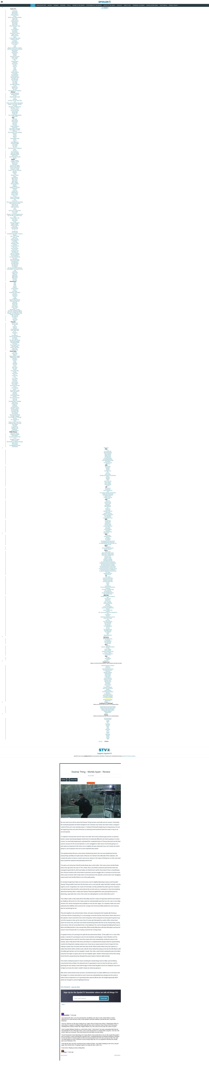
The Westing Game (108, 629)
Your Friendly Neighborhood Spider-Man (14, 116)
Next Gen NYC (107, 556)
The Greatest (15, 413)
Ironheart (15, 99)
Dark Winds (107, 547)
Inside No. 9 (15, 379)
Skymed (15, 308)
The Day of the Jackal (15, 340)
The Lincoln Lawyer (14, 260)
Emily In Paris (14, 194)
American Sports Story (108, 581)
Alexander (14, 164)
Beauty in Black (15, 175)
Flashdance (15, 295)
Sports (107, 736)
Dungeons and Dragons (14, 292)
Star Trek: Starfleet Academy (15, 310)
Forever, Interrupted (14, 197)
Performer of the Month (94, 5)
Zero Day (15, 280)
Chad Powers (15, 121)
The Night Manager (14, 416)
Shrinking (15, 62)
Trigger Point (15, 272)
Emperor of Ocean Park (14, 436)
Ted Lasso (14, 71)
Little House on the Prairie (15, 210)
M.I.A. (14, 331)
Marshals (108, 477)
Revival (107, 657)
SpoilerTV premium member (128, 756)
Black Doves (15, 178)
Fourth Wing (15, 373)
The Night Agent (15, 263)
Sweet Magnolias (15, 239)
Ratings (107, 689)
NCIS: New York (107, 481)
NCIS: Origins (108, 482)
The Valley (107, 572)
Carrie (14, 361)
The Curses (15, 249)
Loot (15, 45)
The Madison (15, 316)
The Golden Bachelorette (107, 460)
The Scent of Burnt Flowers (108, 592)
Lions (108, 613)
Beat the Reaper (15, 15)
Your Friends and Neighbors (14, 90)
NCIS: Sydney (108, 483)
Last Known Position (15, 385)
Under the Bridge (15, 153)
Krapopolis (107, 512)
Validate (106, 741)
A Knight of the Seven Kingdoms (108, 596)
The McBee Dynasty (107, 560)
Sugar (14, 68)
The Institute (15, 444)
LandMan (15, 298)
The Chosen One (15, 246)
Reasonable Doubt (14, 138)
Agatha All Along (15, 94)
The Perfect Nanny (108, 626)
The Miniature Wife (14, 342)
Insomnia (15, 296)
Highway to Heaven (107, 511)
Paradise (15, 133)
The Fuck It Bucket (14, 254)
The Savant (15, 81)
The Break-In (15, 335)
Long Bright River (15, 329)
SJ (68, 779)
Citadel (14, 362)
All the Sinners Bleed (15, 166)
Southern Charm (107, 558)
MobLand (15, 302)
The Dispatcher (14, 74)
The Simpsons (108, 516)
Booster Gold (108, 598)
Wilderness (14, 429)
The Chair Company (107, 621)
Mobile (107, 721)
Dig (15, 325)
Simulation (107, 734)
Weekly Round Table (107, 699)
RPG (108, 733)
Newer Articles (64, 1055)
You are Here (108, 655)
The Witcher (15, 266)
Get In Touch (104, 7)
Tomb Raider (15, 424)
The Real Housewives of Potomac (107, 569)
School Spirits (15, 307)
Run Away (14, 226)
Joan (108, 491)
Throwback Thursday (107, 696)
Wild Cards (107, 498)
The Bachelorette (108, 458)
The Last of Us (108, 623)
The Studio (14, 83)
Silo (15, 60)
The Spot (15, 150)
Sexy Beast (15, 306)
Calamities (14, 359)
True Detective (108, 631)
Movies (50, 5)
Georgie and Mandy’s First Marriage (108, 475)
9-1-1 (108, 450)
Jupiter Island (15, 205)
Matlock (107, 478)
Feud (108, 584)
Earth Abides (15, 435)
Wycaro (15, 89)
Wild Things (15, 88)
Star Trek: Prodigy (14, 236)
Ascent (14, 286)
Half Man (108, 604)
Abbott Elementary (108, 452)
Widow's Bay (15, 87)
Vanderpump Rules (108, 573)
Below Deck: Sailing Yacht (108, 555)
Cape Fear (14, 18)
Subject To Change (108, 618)
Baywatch (108, 504)
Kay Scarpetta (14, 383)
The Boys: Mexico (14, 408)
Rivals (14, 139)
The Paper (14, 343)
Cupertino (108, 467)
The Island (14, 144)
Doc (108, 507)
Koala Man (14, 127)
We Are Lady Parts (14, 347)
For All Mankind (14, 29)
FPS (108, 730)
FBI (108, 472)
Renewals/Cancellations (107, 691)
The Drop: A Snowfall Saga (108, 589)
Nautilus (108, 537)
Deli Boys (14, 123)
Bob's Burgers (108, 506)
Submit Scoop (108, 698)
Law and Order (107, 525)
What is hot (127, 5)
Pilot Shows (107, 682)
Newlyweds (107, 528)
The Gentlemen (14, 255)
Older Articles (117, 1055)
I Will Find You (14, 204)
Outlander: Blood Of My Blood (107, 647)
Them (14, 420)
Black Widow (15, 120)
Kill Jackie (14, 384)
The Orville (14, 145)
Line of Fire (107, 527)
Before (14, 16)
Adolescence (15, 163)
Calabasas (14, 188)
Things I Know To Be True (15, 422)
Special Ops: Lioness (15, 309)
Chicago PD (107, 522)
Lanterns (108, 611)
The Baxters (15, 406)
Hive (15, 377)
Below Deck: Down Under (107, 552)
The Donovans (107, 642)
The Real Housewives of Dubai (108, 564)
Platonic (15, 54)
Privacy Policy (173, 5)
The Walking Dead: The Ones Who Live (108, 543)
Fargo (107, 583)
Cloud (107, 720)
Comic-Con (107, 667)
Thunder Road (108, 544)
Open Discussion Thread (107, 669)
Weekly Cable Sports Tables (108, 710)
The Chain (107, 620)
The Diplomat (15, 252)
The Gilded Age (107, 622)
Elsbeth (107, 469)
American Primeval (14, 167)
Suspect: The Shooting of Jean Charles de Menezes (14, 314)
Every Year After (15, 370)
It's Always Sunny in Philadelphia (107, 587)
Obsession (14, 394)
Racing (107, 732)
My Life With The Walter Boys (15, 215)
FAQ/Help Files (107, 673)
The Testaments (15, 152)
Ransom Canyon (15, 225)
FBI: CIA (108, 473)
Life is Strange (14, 388)
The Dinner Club (15, 250)
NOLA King (14, 303)
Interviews (108, 676)
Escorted (15, 368)
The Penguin (108, 625)
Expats (14, 369)
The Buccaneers (15, 72)
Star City (15, 66)
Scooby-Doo (15, 231)
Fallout (14, 372)
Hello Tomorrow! (15, 35)
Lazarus (15, 386)
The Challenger (14, 409)
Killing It (15, 328)
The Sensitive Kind (108, 594)
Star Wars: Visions (14, 107)
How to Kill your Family (14, 203)
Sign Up (100, 741)
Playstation (107, 724)
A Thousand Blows (14, 93)
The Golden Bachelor (108, 459)
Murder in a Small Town (108, 514)
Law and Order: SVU (107, 526)
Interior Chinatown (15, 126)
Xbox (108, 727)
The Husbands (14, 76)
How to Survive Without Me (108, 607)
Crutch (14, 290)
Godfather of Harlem (15, 439)
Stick (15, 67)
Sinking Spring (14, 61)
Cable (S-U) (106, 636)
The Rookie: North (108, 462)
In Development (107, 678)
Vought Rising (15, 427)
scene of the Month (78, 5)
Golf (15, 199)
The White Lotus (107, 630)
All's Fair (15, 119)
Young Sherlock (15, 430)
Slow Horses (15, 63)
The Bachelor (108, 457)
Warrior (14, 320)
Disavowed (14, 23)
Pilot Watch (107, 683)
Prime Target (15, 57)
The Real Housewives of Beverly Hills (107, 563)
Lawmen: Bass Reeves (14, 299)
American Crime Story (108, 578)
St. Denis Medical (108, 529)
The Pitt (107, 627)
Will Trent (108, 463)
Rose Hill (15, 400)
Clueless (15, 287)
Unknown (15, 425)
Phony (14, 134)
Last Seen (14, 44)
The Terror (107, 540)
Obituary (15, 131)
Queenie (15, 136)
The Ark (107, 659)
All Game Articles (108, 718)
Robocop (15, 398)
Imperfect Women (15, 39)
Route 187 (14, 304)
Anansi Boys (15, 353)
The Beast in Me (15, 243)
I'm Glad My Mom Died (14, 38)
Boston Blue (107, 466)
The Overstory (14, 264)
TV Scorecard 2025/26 (108, 697)
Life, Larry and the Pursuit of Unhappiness (107, 612)
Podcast (108, 686)
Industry (108, 609)
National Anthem (107, 536)
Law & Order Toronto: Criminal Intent (108, 492)
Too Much (14, 271)
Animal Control (107, 503)
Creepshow (107, 535)
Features (106, 660)
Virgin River (15, 275)
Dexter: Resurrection (107, 638)
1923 (15, 282)
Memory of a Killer (108, 513)
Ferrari (14, 27)
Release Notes (107, 690)
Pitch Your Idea (107, 684)
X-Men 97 (14, 114)
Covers (14, 189)
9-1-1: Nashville (107, 451)
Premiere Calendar (108, 687)
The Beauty (107, 588)
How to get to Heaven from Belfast (15, 202)
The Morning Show (14, 77)
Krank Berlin (15, 41)
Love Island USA (15, 330)
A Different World (15, 161)
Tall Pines (14, 241)
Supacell (15, 237)
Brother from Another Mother (14, 17)
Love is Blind (15, 211)
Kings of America (15, 207)
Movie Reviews (107, 681)
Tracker (107, 485)
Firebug (15, 28)
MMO (108, 738)
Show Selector (41, 5)
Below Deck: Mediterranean (108, 554)
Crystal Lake (15, 324)
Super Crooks (15, 238)
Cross (14, 366)
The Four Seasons (14, 253)
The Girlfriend (15, 412)
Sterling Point (15, 403)
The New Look (14, 78)
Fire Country (108, 474)
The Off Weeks (14, 79)
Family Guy (107, 508)
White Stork (15, 277)
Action (107, 728)
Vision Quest (15, 111)
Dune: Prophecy (107, 602)
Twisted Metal (15, 346)
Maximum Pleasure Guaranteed (14, 49)
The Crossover (14, 109)
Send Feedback (107, 694)
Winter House (108, 574)
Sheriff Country (107, 484)
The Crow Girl (15, 315)
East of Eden (15, 193)
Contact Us (107, 671)
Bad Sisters (15, 13)
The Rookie (107, 461)
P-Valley (108, 648)
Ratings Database (108, 711)
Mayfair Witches (107, 549)
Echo (15, 98)
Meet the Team (107, 680)
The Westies (15, 446)
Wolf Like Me (15, 350)
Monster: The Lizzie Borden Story (15, 214)
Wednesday (15, 276)
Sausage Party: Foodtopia (15, 401)
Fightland (108, 645)
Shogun (15, 158)
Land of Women (15, 43)
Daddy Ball (14, 191)
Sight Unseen (108, 496)
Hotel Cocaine (15, 440)
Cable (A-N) (106, 533)
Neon (15, 216)
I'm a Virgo (14, 378)
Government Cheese (15, 33)
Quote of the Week (109, 5)
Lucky (14, 46)
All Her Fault (15, 323)
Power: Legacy (107, 649)
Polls (69, 5)
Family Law (107, 489)
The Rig (15, 418)
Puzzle (107, 737)
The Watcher (15, 265)
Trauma (15, 318)
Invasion (15, 40)
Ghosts (107, 476)
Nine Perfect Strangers (14, 128)
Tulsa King (14, 319)
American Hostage (14, 434)
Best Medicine (108, 505)
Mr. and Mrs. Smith (14, 390)
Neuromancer (15, 52)
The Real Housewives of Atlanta (108, 562)
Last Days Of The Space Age (15, 100)
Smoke (14, 65)
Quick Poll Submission (108, 688)
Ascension (14, 11)
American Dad (108, 502)
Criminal (15, 364)
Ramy (14, 137)
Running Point (15, 227)
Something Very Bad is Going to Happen (14, 234)
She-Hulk (15, 105)
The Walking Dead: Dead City (107, 542)
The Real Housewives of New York (107, 567)
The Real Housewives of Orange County (108, 568)
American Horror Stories (14, 156)
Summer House (107, 557)
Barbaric (15, 172)
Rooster (108, 615)
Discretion (14, 291)
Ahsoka (15, 95)
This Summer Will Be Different (15, 268)
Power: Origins (107, 650)
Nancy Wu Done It (14, 391)
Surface (15, 70)
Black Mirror (15, 181)
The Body (14, 244)
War (108, 634)
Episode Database (108, 672)
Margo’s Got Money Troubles (15, 48)
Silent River (15, 402)
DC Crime (108, 599)
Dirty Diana (14, 367)
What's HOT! (108, 700)
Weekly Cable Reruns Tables (107, 709)
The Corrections (15, 248)
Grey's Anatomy (107, 453)
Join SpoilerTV (104, 8)
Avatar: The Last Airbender (14, 170)
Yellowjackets (108, 643)
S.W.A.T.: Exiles (107, 652)
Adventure (107, 729)
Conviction (14, 122)
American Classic (15, 433)
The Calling (14, 339)
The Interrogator (107, 515)
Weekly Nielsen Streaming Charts (107, 707)
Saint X (15, 141)
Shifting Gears (108, 455)
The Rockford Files (108, 531)
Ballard (14, 355)
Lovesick (15, 213)
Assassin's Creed (15, 169)
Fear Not (15, 293)
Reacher (15, 396)
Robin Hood (15, 443)
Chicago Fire (108, 520)
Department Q (15, 192)
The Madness (15, 261)
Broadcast (106, 447)
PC (108, 722)
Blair (108, 597)
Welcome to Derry (108, 635)
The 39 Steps (15, 242)
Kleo (15, 208)
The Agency (107, 640)
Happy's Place (108, 523)
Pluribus (15, 55)
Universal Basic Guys (108, 518)
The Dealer (14, 73)
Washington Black (15, 154)
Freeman (15, 326)
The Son (108, 628)
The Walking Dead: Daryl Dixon (108, 541)
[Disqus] (91, 1032)
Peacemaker (108, 614)
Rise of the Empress (15, 397)
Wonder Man (15, 112)
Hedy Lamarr (15, 34)
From (15, 438)
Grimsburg (107, 510)
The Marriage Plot (108, 591)
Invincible (15, 380)
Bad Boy (15, 171)
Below (14, 176)
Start (33, 5)
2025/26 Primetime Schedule (107, 665)
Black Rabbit (15, 182)
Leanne (14, 209)
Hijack (14, 37)
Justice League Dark (107, 610)
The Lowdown (108, 590)
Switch (107, 726)
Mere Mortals (15, 50)
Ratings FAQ (108, 712)
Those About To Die (14, 345)
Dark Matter (15, 22)
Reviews (108, 692)
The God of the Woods (14, 257)
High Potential (108, 454)
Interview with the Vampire (108, 548)
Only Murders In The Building (15, 132)
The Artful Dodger (15, 143)
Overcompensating (14, 395)
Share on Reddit (90, 783)
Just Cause (14, 381)
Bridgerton (14, 186)
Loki (15, 101)
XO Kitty (15, 279)
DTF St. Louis (108, 601)
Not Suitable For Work (15, 130)
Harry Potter (107, 605)
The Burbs (14, 337)
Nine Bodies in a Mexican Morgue (15, 441)
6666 (15, 285)
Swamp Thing (74, 779)
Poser (14, 221)
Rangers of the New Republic (15, 104)
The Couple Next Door (108, 653)
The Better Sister (15, 407)
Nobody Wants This (14, 218)
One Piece (14, 219)
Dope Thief (14, 24)
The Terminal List (15, 419)
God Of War (15, 375)
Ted (15, 334)
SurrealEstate (108, 658)
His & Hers (14, 200)
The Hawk (14, 258)
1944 (15, 284)
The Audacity (108, 538)
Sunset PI (108, 530)
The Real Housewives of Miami (108, 565)
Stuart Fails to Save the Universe (108, 617)
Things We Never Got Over (14, 423)
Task (108, 619)
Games (106, 713)
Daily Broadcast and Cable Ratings (108, 706)
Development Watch (107, 670)
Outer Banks (15, 220)
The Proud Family (15, 110)
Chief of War (15, 19)
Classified (14, 363)
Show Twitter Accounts (108, 695)
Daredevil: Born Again (15, 96)
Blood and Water (15, 183)
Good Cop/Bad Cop (107, 490)
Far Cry (107, 582)
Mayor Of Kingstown (15, 301)
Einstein (108, 468)
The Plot (15, 147)
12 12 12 (15, 10)
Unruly (107, 633)
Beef (15, 174)
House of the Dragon (107, 606)
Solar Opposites (15, 142)
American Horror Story (108, 579)
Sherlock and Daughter (108, 495)
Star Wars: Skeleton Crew (15, 106)
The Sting (14, 82)
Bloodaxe (15, 358)
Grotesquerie (108, 586)
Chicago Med (108, 521)
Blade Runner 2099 (14, 357)
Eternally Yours (107, 470)
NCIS (108, 480)
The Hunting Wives (14, 259)
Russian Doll (15, 229)
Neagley (15, 392)
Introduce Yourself (108, 679)
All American (108, 488)
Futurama (15, 125)
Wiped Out (14, 348)
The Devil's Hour (15, 411)
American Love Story (107, 580)
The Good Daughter (14, 341)
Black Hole (14, 180)
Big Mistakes (15, 177)
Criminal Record (15, 21)
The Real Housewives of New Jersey (108, 566)
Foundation (14, 30)
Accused (108, 500)
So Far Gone (15, 232)
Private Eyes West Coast (107, 493)
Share (63, 1004)
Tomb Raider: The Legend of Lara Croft (15, 270)
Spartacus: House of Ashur (108, 651)
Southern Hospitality (107, 559)
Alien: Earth (15, 155)
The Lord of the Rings (15, 414)
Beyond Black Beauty (15, 356)
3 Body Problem (15, 160)
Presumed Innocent (14, 56)
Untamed (15, 274)
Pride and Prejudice (14, 222)
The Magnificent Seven (14, 445)
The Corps (14, 247)
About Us (108, 666)
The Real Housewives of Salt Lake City (107, 571)
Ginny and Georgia (14, 198)
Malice (14, 389)
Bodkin (14, 185)
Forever (15, 196)
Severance (14, 59)
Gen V (14, 374)
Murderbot (14, 51)
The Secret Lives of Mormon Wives (15, 149)
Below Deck (107, 551)
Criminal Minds (14, 288)
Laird (15, 297)
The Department (107, 641)
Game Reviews (107, 719)
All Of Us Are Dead (14, 165)
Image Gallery (108, 675)
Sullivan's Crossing (108, 497)
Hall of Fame (108, 674)
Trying (14, 85)
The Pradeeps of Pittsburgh (14, 417)
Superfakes (14, 332)
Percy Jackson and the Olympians (15, 103)
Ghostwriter (14, 32)
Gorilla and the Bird (108, 603)
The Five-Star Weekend (14, 336)
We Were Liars (14, 428)
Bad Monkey (15, 12)
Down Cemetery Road (15, 26)
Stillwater (15, 405)
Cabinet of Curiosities (15, 187)
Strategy (108, 735)
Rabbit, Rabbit (14, 224)
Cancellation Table (152, 5)
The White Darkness (15, 84)
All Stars (15, 352)
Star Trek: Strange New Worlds (14, 312)
